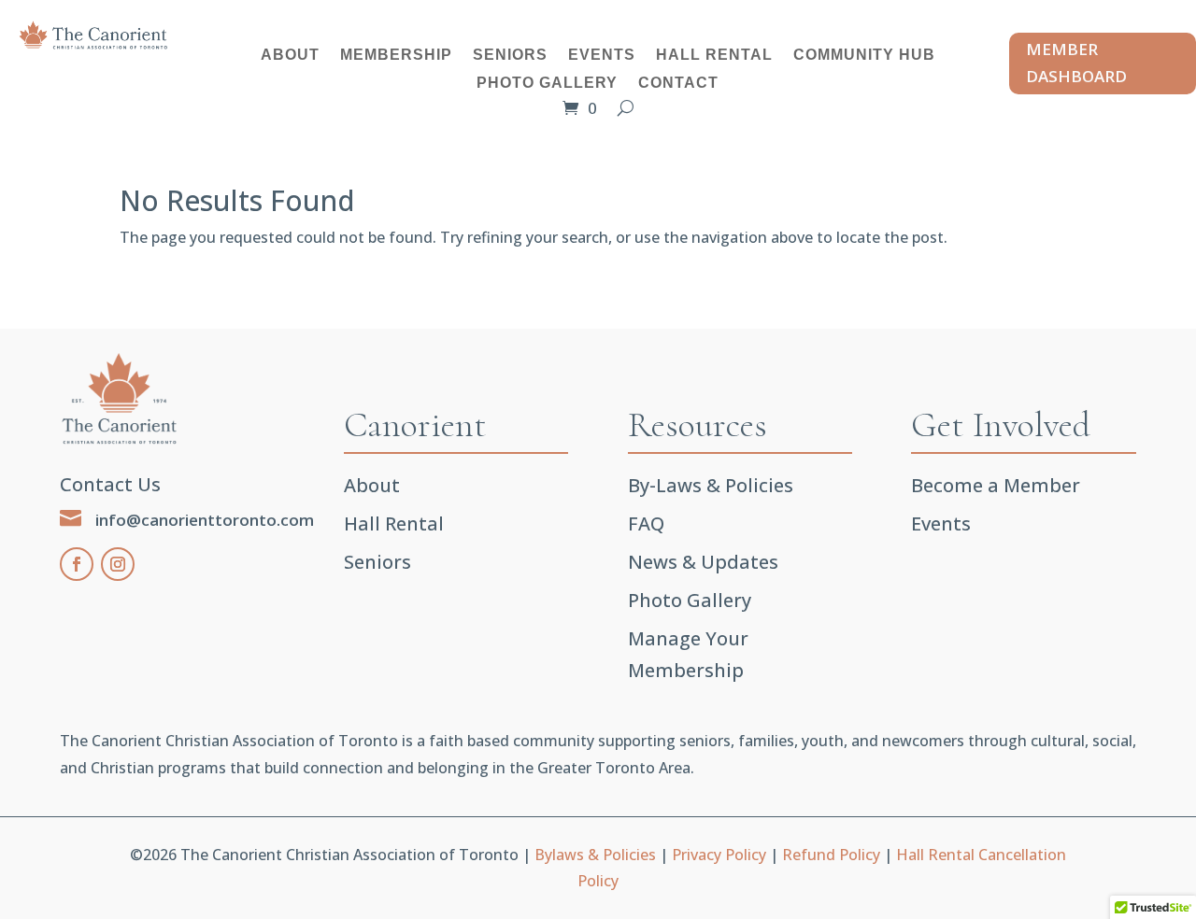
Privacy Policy (719, 854)
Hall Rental (714, 56)
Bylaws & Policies (595, 854)
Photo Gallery (547, 84)
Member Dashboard (1076, 62)
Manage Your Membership (688, 654)
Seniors (510, 56)
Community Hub (864, 56)
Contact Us (110, 484)
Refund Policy (831, 854)
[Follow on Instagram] (118, 564)
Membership (396, 56)
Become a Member (995, 485)
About (290, 56)
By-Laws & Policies (710, 485)
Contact (678, 84)
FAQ (646, 523)
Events (601, 56)
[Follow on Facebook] (76, 564)
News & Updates (703, 561)
